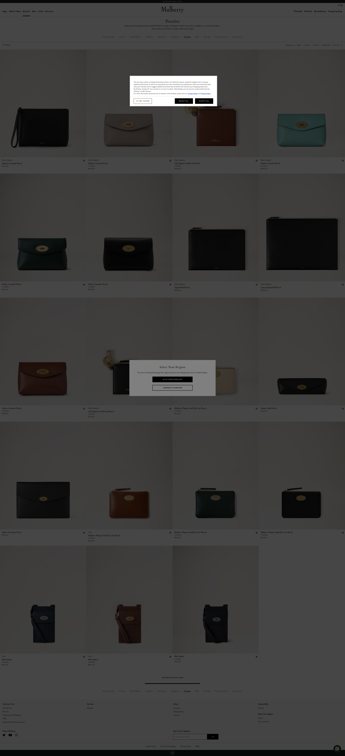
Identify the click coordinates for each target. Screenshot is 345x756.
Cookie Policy (193, 94)
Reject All (184, 101)
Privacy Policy (206, 94)
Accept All (204, 101)
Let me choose (143, 101)
